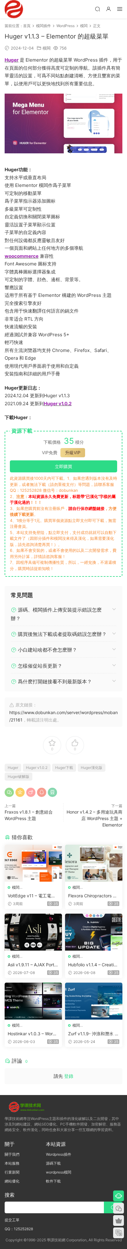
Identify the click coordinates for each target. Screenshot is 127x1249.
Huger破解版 (18, 776)
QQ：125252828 (19, 1229)
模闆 (47, 48)
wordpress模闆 (58, 1172)
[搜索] (97, 9)
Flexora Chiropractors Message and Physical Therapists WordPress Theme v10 (93, 896)
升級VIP (72, 452)
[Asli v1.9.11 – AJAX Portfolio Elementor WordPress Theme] (33, 932)
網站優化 (12, 1181)
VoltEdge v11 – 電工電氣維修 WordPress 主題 (31, 896)
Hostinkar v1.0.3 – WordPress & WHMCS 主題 (33, 1034)
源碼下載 (53, 1163)
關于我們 (12, 1154)
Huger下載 (64, 767)
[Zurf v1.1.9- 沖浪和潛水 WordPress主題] (93, 1001)
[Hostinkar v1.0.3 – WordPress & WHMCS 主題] (33, 1001)
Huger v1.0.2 (36, 767)
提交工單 (12, 1220)
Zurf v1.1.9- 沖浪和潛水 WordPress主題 (93, 1034)
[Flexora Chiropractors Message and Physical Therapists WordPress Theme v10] (93, 863)
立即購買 (63, 466)
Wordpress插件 (58, 1154)
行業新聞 (12, 1172)
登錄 (68, 1076)
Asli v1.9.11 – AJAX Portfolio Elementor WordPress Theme (33, 965)
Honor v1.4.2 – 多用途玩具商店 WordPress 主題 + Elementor (94, 818)
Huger (13, 767)
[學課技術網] (14, 9)
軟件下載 (53, 1181)
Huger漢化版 (91, 767)
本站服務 (12, 1163)
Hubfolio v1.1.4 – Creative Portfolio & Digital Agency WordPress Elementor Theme (93, 965)
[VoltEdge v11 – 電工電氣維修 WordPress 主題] (33, 863)
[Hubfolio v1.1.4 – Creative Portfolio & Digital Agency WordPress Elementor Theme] (93, 932)
